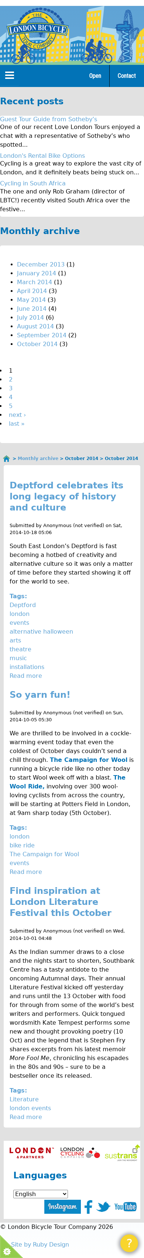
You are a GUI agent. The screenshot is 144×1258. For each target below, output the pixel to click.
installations (27, 666)
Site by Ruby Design (40, 1244)
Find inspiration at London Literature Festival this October (61, 902)
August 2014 (35, 326)
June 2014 (32, 308)
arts (15, 640)
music (18, 658)
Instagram (62, 1207)
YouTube (125, 1207)
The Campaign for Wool (44, 854)
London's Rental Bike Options (42, 155)
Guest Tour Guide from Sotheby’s (48, 119)
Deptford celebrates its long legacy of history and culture (66, 496)
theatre (20, 649)
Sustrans (122, 1152)
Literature (24, 1099)
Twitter (103, 1207)
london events (30, 1108)
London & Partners (31, 1152)
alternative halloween (41, 631)
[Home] (37, 30)
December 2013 (41, 264)
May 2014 (31, 299)
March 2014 (34, 282)
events (19, 622)
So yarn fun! (40, 695)
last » (17, 423)
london (20, 613)
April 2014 (32, 291)
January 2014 (36, 273)
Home (6, 458)
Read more (26, 675)
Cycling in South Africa (33, 183)
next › (17, 414)
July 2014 (30, 317)
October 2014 (37, 344)
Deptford (23, 605)
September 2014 (41, 335)
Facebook (88, 1207)
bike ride (22, 845)
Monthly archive (38, 458)
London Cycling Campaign (80, 1152)
